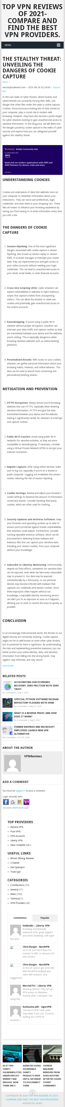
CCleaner (15, 862)
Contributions (17, 885)
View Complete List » (20, 845)
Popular (44, 918)
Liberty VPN (16, 840)
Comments (20, 918)
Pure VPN (15, 831)
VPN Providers (17, 903)
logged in (20, 790)
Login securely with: (12, 796)
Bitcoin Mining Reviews (22, 858)
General (14, 889)
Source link (8, 665)
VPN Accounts (17, 836)
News (5, 82)
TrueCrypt (15, 871)
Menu (8, 45)
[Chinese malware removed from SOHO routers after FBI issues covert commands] (52, 1053)
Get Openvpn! (17, 867)
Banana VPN (16, 827)
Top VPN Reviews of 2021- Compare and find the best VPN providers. (32, 21)
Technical (15, 898)
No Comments (9, 693)
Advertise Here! (32, 1103)
